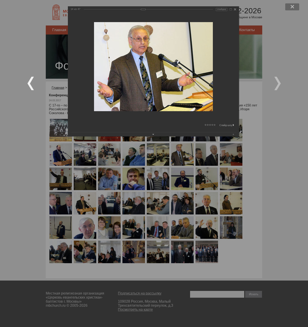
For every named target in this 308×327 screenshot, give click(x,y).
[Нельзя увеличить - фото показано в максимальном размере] (230, 9)
